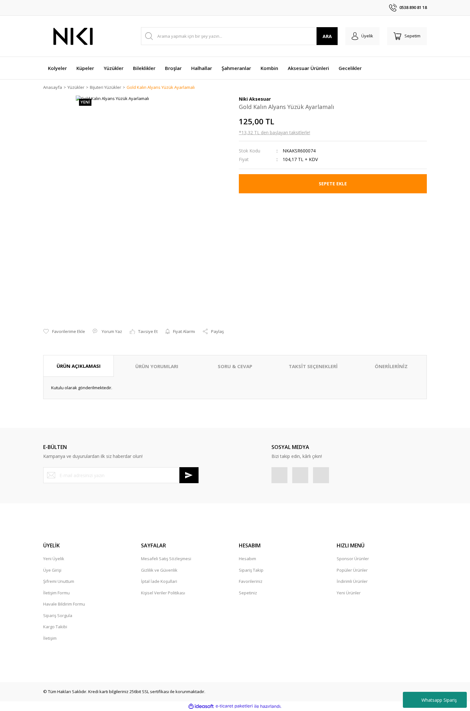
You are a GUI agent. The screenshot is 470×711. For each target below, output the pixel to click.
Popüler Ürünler (352, 570)
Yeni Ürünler (349, 593)
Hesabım (247, 558)
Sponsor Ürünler (353, 558)
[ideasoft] (201, 706)
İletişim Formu (56, 593)
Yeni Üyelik (53, 558)
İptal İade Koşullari (159, 581)
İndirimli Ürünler (352, 581)
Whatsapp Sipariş (439, 700)
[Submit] (189, 475)
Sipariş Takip (251, 570)
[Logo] (73, 36)
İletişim (50, 638)
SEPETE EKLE (333, 184)
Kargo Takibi (55, 627)
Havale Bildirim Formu (64, 604)
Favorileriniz (250, 581)
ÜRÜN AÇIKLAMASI (79, 366)
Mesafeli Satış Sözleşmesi (166, 558)
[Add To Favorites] (64, 331)
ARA (327, 36)
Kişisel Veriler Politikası (163, 593)
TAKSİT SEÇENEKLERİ (313, 366)
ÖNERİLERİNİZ (391, 366)
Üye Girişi (52, 570)
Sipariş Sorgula (57, 615)
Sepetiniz (248, 593)
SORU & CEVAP (235, 366)
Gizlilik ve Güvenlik (159, 570)
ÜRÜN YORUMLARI (156, 366)
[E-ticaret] (234, 706)
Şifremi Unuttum (58, 581)
